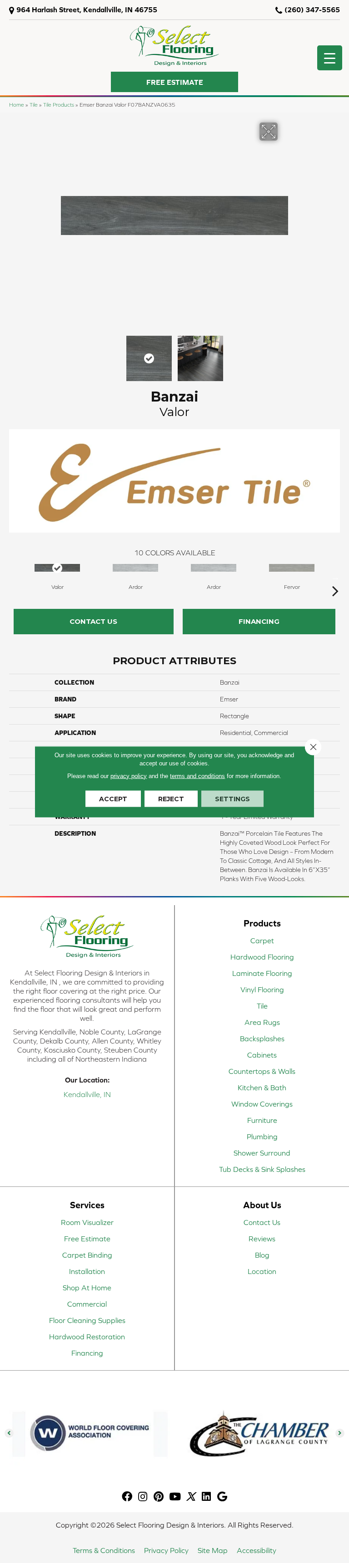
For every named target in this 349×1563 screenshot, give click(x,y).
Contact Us (93, 621)
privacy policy (128, 775)
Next (283, 353)
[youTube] (175, 1497)
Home (16, 105)
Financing (259, 621)
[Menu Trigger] (329, 57)
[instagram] (142, 1497)
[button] (174, 82)
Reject (171, 798)
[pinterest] (159, 1497)
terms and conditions (197, 775)
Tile (34, 105)
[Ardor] (135, 568)
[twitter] (190, 1497)
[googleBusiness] (222, 1497)
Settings (232, 798)
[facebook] (127, 1497)
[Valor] (57, 568)
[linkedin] (206, 1497)
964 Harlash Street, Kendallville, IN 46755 (86, 9)
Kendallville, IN (87, 1094)
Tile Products (58, 105)
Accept (113, 798)
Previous (65, 353)
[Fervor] (292, 568)
